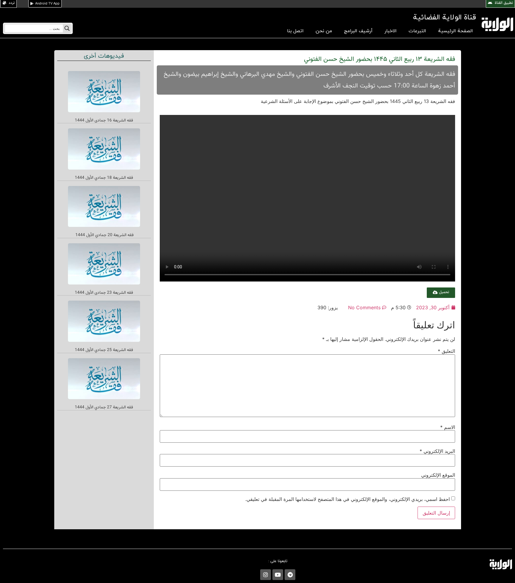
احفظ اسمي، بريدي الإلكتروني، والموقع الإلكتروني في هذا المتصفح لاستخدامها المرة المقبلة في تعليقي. (347, 499)
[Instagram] (265, 574)
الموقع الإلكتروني (438, 475)
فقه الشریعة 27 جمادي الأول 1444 (104, 407)
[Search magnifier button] (67, 28)
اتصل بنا (295, 31)
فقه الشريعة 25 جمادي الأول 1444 (104, 350)
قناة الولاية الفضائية (444, 17)
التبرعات (417, 31)
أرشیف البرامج (358, 31)
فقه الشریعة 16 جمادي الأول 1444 (104, 120)
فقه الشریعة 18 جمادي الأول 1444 (104, 178)
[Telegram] (290, 574)
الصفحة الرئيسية (455, 31)
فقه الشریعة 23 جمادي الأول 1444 (104, 293)
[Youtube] (277, 574)
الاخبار (390, 31)
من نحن (324, 31)
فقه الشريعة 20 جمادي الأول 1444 (104, 235)
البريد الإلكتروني (437, 451)
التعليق (446, 351)
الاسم (447, 427)
